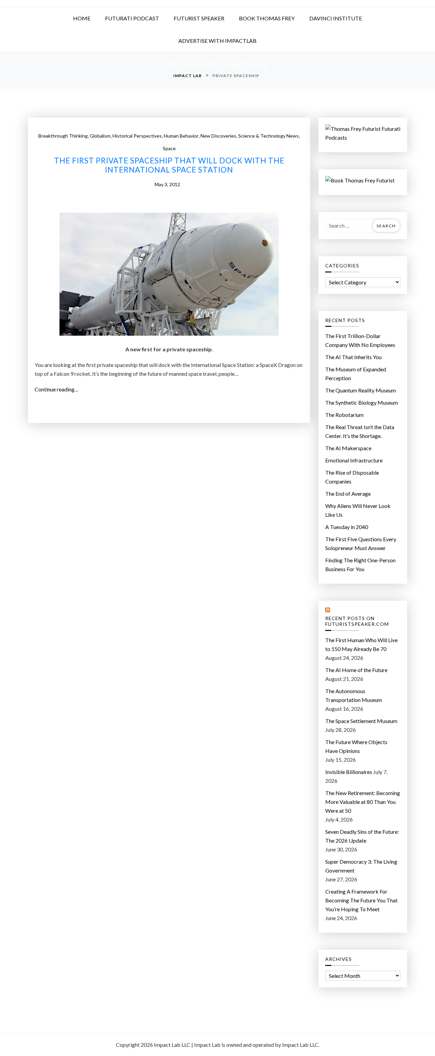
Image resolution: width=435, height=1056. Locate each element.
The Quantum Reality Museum (360, 390)
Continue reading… (58, 390)
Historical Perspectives (137, 136)
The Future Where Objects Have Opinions (356, 746)
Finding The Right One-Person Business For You (360, 564)
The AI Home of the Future (356, 670)
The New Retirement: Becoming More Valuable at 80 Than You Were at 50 (362, 802)
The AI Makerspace (348, 448)
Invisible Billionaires (348, 772)
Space (169, 148)
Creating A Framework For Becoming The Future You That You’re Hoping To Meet (361, 900)
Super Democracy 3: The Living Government (361, 866)
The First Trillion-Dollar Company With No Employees (360, 340)
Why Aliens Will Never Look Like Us (357, 510)
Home (81, 18)
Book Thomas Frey (267, 18)
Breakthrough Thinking (63, 136)
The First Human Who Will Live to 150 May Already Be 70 (361, 644)
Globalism (100, 136)
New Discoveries (218, 136)
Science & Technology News (268, 136)
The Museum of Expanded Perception (355, 373)
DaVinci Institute (335, 18)
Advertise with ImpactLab (217, 40)
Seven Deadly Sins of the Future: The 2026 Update (362, 836)
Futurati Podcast (132, 18)
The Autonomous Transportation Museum (353, 695)
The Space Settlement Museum (361, 721)
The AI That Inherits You (353, 357)
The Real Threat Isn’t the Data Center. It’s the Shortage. (359, 431)
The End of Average (348, 493)
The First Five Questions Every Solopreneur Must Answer (360, 543)
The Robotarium (344, 414)
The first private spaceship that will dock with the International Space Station (169, 165)
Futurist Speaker (199, 18)
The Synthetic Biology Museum (361, 402)
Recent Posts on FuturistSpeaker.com (357, 621)
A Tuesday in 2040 (346, 527)
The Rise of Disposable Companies (352, 477)
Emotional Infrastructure (354, 460)
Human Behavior (181, 136)
